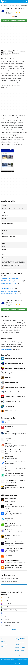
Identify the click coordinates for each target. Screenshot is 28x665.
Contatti (3, 641)
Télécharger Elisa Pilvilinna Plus (10, 293)
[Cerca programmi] (23, 1)
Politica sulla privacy (20, 647)
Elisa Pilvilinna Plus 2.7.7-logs (9, 581)
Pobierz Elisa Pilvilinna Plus (8, 283)
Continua (14, 585)
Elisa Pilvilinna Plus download (9, 291)
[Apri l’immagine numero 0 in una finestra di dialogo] (7, 160)
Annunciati (4, 644)
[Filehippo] (5, 1)
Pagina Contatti (6, 349)
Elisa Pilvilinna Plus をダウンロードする (12, 281)
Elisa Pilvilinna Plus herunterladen (10, 286)
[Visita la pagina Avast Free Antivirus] (14, 17)
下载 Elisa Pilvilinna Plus (7, 288)
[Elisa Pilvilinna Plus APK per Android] (3, 11)
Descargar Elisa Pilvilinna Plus (9, 278)
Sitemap (3, 646)
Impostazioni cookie (20, 656)
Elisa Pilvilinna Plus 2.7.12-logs (9, 578)
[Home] (1, 5)
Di (7, 12)
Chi (2, 638)
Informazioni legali (19, 650)
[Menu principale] (26, 1)
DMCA (16, 653)
